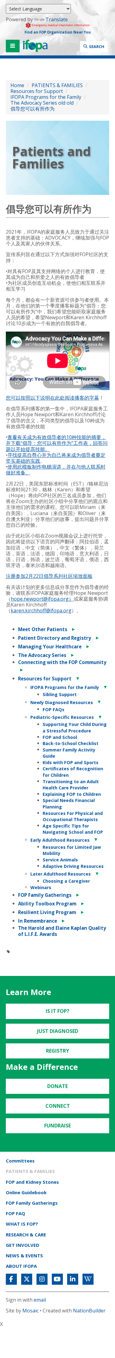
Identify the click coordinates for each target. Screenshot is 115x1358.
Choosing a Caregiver (66, 881)
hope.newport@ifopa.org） (42, 598)
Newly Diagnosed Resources (61, 702)
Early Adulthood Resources (60, 840)
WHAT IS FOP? (22, 1224)
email (40, 1299)
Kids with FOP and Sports (70, 762)
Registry (57, 1050)
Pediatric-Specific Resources (62, 717)
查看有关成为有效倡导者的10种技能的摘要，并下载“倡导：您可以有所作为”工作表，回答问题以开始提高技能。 (57, 443)
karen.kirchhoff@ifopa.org (41, 610)
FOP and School (60, 737)
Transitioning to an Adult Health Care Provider (71, 785)
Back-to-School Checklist (70, 743)
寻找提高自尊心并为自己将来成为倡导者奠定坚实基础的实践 (55, 458)
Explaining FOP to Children (72, 794)
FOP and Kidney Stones (32, 1182)
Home (17, 85)
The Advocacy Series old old (42, 102)
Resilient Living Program (47, 912)
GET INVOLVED (22, 1245)
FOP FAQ (15, 1213)
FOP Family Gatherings (44, 895)
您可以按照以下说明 (28, 397)
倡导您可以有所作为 (32, 108)
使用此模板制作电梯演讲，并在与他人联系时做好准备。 (55, 469)
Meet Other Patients (42, 629)
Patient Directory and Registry (54, 638)
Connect (57, 1105)
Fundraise (57, 1125)
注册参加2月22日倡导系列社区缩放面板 (49, 576)
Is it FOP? (57, 1011)
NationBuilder (89, 1310)
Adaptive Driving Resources (73, 866)
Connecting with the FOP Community (62, 662)
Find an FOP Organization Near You (58, 32)
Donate (57, 1086)
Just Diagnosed (57, 1031)
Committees (20, 1161)
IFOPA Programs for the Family (46, 97)
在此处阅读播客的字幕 (74, 397)
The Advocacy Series (42, 655)
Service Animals (60, 860)
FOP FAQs (53, 709)
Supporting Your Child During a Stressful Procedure (75, 727)
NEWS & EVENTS (24, 1255)
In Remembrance (37, 921)
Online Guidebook (26, 1192)
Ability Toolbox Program (47, 904)
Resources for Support (36, 91)
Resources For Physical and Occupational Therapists (73, 816)
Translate (56, 19)
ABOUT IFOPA (21, 1266)
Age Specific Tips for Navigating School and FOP (73, 829)
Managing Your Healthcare (50, 646)
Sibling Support (60, 694)
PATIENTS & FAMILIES (57, 85)
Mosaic (30, 1310)
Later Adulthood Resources (60, 874)
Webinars (40, 887)
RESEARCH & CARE (26, 1234)
